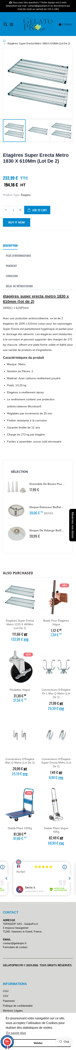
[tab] (10, 246)
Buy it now (16, 222)
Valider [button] (38, 1043)
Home (4, 40)
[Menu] (11, 24)
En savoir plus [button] (16, 1033)
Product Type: (11, 194)
